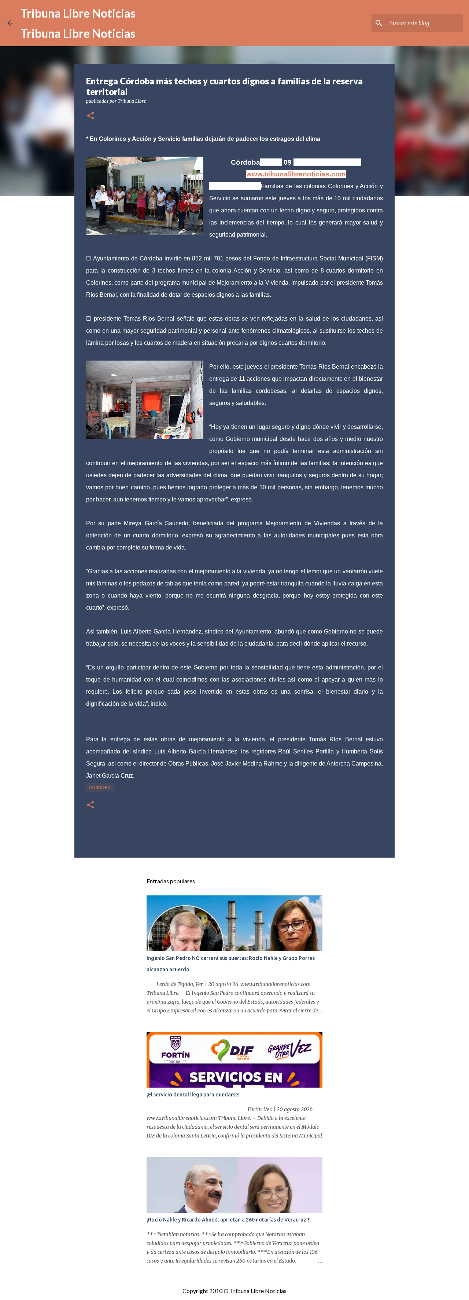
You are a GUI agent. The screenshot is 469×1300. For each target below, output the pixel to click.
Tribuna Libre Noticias (78, 13)
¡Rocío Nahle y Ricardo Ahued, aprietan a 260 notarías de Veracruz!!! (229, 1220)
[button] (90, 116)
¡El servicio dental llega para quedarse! (193, 1095)
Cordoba (100, 787)
